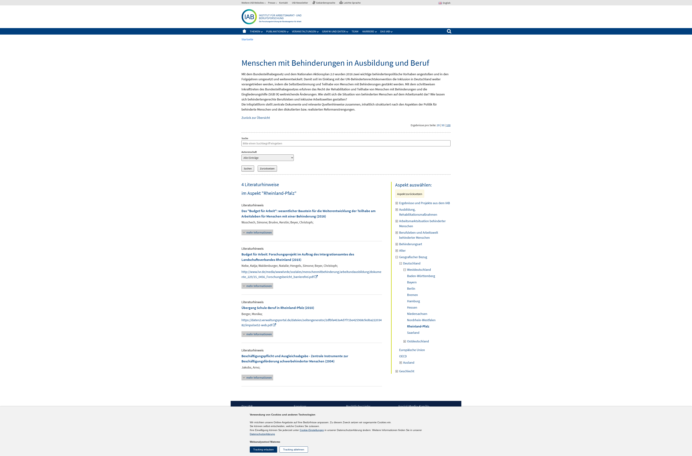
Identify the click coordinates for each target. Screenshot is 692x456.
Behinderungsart (410, 244)
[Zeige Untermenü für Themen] (261, 31)
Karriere (368, 31)
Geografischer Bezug (413, 257)
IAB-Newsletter (300, 2)
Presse (271, 2)
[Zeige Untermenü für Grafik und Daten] (347, 31)
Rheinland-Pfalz (418, 326)
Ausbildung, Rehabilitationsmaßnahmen (418, 212)
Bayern (412, 282)
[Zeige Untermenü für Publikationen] (287, 31)
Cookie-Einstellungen (312, 430)
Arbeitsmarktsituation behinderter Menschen (422, 223)
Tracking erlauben (263, 449)
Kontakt (283, 2)
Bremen (412, 295)
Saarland (413, 333)
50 (443, 125)
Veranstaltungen (304, 31)
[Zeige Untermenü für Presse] (276, 3)
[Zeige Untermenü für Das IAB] (391, 31)
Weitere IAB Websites (252, 2)
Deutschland (411, 263)
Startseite (244, 31)
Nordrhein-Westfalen (421, 320)
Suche (244, 138)
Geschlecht (406, 371)
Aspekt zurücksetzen (409, 194)
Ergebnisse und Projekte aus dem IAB (424, 203)
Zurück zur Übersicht (255, 118)
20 (438, 125)
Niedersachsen (417, 314)
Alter (402, 250)
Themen (255, 31)
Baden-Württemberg (421, 276)
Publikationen (276, 31)
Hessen (412, 307)
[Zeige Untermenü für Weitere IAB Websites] (265, 3)
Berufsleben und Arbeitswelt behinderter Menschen (418, 235)
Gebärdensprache (325, 2)
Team (355, 31)
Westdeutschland (419, 270)
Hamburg (413, 301)
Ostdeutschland (418, 341)
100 (448, 125)
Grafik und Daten (333, 31)
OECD (403, 356)
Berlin (411, 288)
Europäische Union (412, 350)
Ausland (408, 362)
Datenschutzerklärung (262, 434)
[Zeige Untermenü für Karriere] (375, 31)
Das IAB (385, 31)
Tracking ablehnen (293, 449)
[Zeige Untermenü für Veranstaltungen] (317, 31)
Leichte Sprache (352, 2)
